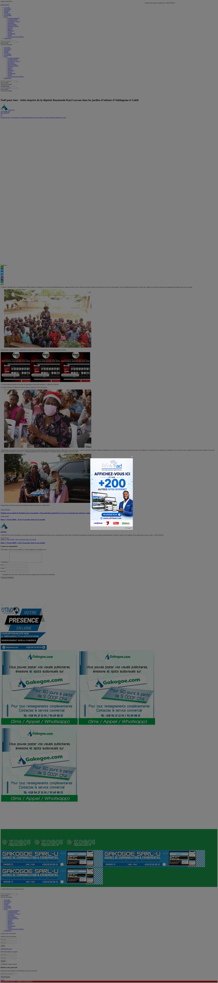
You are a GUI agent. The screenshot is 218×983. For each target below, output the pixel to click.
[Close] (132, 457)
